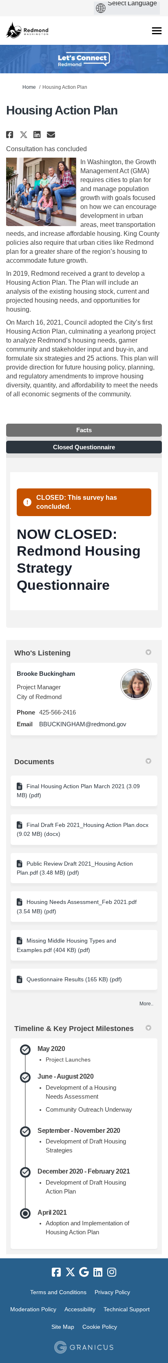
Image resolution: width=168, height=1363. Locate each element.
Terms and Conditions (58, 1292)
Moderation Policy (33, 1309)
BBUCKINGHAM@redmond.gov (82, 724)
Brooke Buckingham (46, 673)
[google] (84, 1272)
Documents (34, 762)
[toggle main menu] (157, 31)
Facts (84, 429)
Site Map (62, 1326)
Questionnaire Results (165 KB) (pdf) (74, 979)
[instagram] (112, 1272)
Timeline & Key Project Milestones (74, 1028)
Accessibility (79, 1309)
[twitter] (70, 1272)
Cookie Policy (99, 1326)
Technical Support (127, 1309)
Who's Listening (42, 653)
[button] (10, 134)
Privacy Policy (112, 1292)
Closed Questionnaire (84, 447)
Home (29, 87)
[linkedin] (98, 1272)
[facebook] (56, 1272)
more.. (146, 1004)
